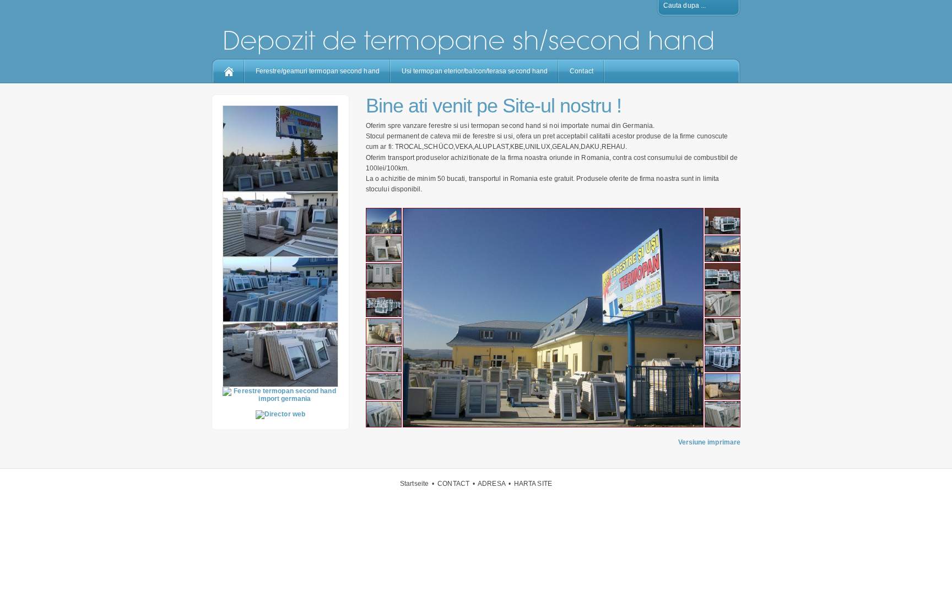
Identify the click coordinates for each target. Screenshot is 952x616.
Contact (581, 71)
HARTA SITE (533, 484)
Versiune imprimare (709, 442)
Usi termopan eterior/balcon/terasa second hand (475, 71)
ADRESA (491, 484)
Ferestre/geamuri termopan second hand (318, 71)
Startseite (414, 484)
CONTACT (453, 484)
